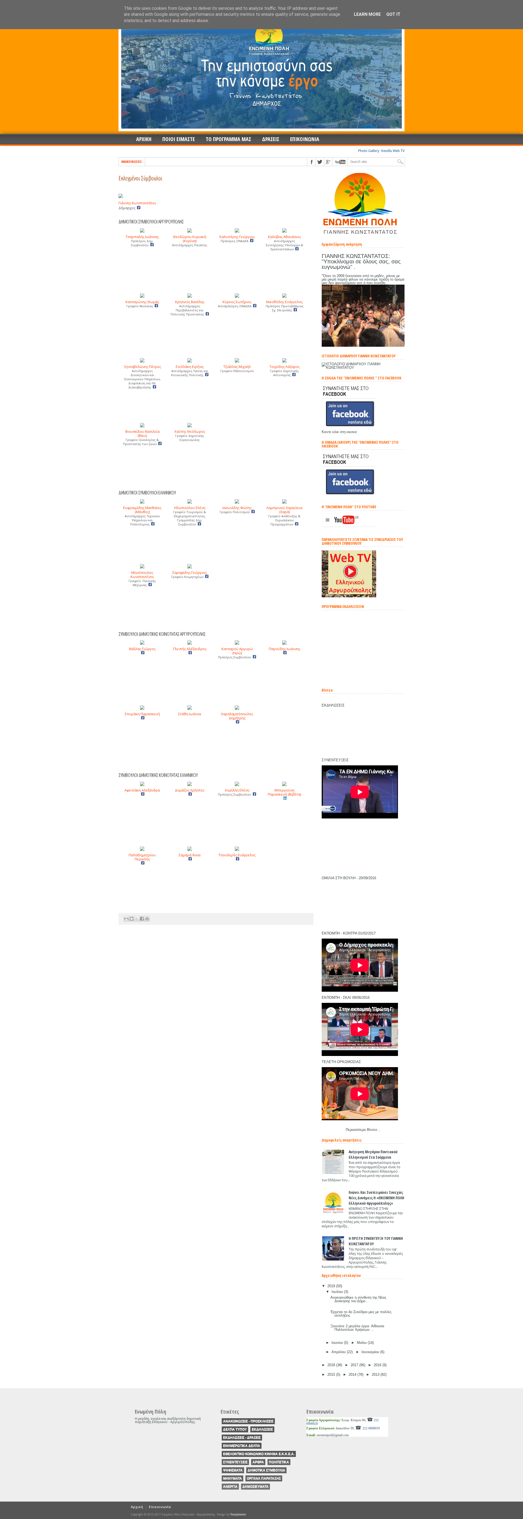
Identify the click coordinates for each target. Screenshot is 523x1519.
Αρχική (137, 1507)
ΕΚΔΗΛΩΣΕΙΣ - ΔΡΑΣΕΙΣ (242, 1437)
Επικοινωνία (160, 1507)
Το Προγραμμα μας (228, 139)
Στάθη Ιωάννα (189, 713)
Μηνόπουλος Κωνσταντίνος (142, 574)
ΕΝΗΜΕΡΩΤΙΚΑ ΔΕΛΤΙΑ (241, 1446)
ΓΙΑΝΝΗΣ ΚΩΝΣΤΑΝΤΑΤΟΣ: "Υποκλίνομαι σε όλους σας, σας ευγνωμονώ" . (361, 261)
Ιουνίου (338, 1343)
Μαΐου (362, 1343)
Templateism (238, 1514)
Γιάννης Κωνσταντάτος (137, 202)
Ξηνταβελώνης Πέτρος (142, 366)
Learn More (367, 14)
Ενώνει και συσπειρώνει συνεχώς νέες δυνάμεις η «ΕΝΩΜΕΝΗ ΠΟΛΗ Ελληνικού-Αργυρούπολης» (376, 1198)
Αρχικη (143, 139)
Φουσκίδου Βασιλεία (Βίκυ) (142, 433)
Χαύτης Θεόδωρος (189, 431)
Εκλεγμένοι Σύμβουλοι (140, 177)
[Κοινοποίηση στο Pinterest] (147, 918)
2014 (353, 1374)
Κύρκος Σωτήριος (237, 301)
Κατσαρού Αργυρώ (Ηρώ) (237, 650)
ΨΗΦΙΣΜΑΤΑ (233, 1470)
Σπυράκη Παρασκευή (142, 713)
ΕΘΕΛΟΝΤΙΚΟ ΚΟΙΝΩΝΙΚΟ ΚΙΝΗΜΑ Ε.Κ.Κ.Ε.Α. (258, 1454)
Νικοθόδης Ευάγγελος (284, 301)
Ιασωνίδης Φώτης (237, 507)
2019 (331, 1286)
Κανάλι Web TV (393, 150)
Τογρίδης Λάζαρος (284, 366)
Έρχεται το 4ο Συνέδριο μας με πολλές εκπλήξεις (360, 1313)
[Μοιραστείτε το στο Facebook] (142, 918)
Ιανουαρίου (370, 1352)
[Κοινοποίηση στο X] (136, 918)
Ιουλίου (338, 1292)
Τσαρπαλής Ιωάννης (142, 236)
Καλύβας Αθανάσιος (284, 236)
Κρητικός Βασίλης (189, 301)
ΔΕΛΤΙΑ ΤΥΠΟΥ (235, 1429)
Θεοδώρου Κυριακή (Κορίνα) (189, 238)
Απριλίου (339, 1352)
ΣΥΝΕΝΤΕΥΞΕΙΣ (235, 1462)
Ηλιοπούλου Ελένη (189, 507)
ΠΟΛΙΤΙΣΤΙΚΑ (279, 1462)
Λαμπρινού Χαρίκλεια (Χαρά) (284, 509)
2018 (331, 1365)
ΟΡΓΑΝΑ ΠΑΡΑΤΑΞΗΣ (264, 1478)
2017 (355, 1365)
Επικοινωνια (304, 139)
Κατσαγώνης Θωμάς (142, 301)
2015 (331, 1374)
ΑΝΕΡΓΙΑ (230, 1486)
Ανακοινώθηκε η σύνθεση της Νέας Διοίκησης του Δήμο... (358, 1299)
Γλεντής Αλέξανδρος (189, 648)
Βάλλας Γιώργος (142, 648)
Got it (393, 14)
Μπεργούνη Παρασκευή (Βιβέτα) (284, 792)
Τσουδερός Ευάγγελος (237, 855)
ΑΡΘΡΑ (258, 1462)
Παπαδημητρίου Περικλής (142, 857)
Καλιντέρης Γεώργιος (237, 236)
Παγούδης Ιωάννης (284, 648)
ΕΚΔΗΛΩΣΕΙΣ (262, 1429)
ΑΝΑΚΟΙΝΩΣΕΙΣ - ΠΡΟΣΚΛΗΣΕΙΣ (248, 1421)
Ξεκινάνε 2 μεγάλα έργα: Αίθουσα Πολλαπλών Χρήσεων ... (357, 1328)
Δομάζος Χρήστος (189, 790)
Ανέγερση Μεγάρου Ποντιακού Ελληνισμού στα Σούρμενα (373, 1154)
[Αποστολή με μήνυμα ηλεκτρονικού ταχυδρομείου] (126, 918)
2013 (376, 1374)
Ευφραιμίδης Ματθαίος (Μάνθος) (142, 509)
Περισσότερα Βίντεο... (363, 1130)
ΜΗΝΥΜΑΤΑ (232, 1478)
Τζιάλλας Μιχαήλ (237, 366)
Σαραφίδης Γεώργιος (189, 572)
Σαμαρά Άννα (189, 855)
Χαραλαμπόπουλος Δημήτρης (237, 715)
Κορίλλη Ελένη (237, 790)
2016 (378, 1365)
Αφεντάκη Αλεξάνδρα (142, 790)
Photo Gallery (368, 150)
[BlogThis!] (131, 918)
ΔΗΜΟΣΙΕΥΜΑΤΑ (255, 1486)
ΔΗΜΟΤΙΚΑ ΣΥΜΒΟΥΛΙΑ (266, 1470)
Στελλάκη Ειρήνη (189, 366)
